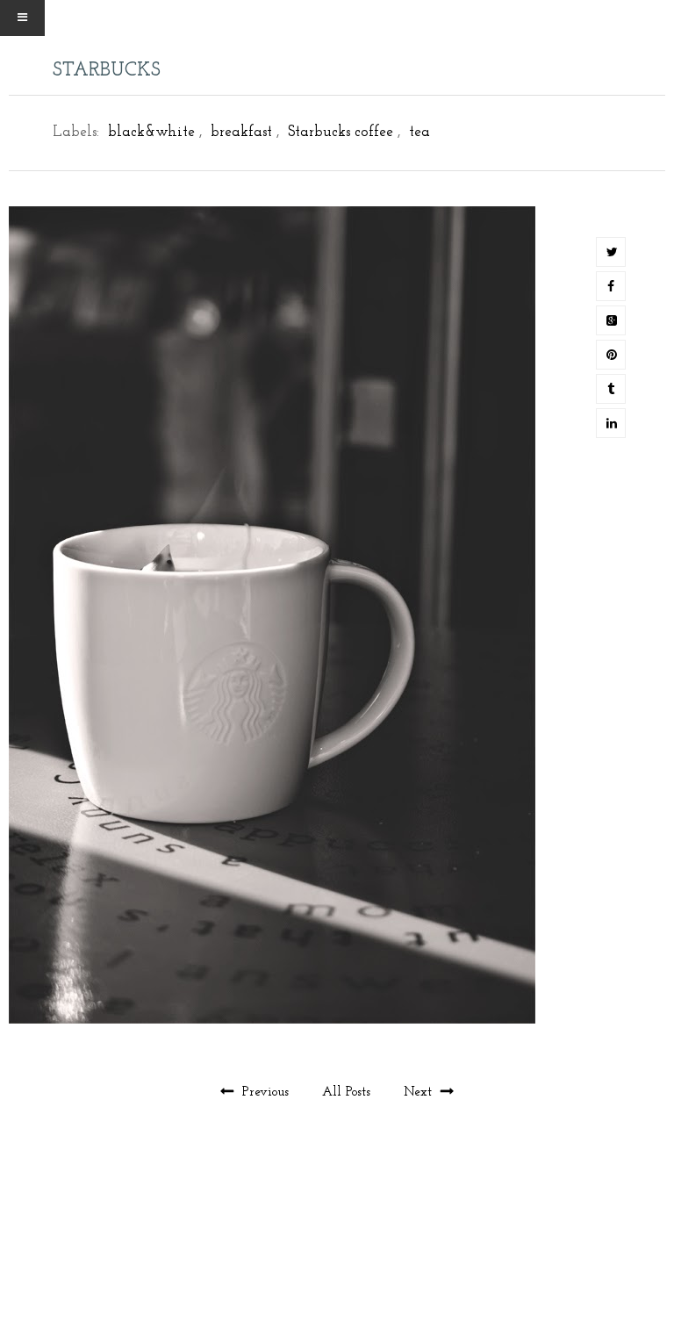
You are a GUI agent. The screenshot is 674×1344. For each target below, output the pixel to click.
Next (420, 1092)
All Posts (348, 1092)
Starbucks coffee (340, 132)
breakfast (241, 132)
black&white (151, 132)
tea (419, 132)
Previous (265, 1092)
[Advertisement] (337, 1263)
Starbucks (107, 71)
